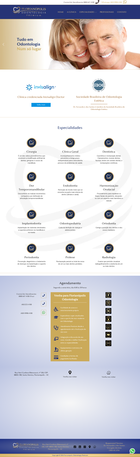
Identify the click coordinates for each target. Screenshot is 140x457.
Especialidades (87, 12)
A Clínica (71, 12)
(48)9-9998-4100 (26, 313)
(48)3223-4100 (26, 304)
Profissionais (107, 12)
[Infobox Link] (41, 89)
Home (61, 12)
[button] (3, 44)
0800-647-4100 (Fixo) (26, 296)
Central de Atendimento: (26, 294)
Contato (121, 12)
